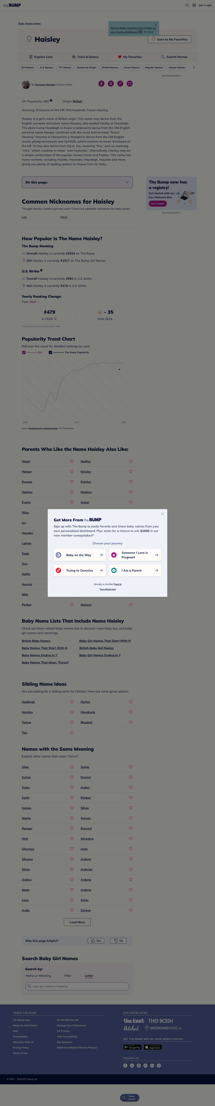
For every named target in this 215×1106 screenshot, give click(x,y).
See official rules (108, 589)
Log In (118, 584)
